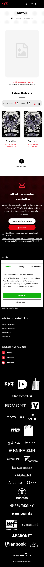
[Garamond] (30, 525)
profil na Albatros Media (22, 82)
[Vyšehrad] (13, 459)
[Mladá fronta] (12, 525)
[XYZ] (9, 384)
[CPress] (30, 442)
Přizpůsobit (20, 302)
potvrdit (22, 227)
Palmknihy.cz (6, 333)
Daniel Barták (10, 144)
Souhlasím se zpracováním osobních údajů (22, 234)
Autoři (18, 18)
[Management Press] (15, 430)
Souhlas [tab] (8, 267)
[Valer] (35, 384)
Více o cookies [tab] (35, 267)
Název (23, 103)
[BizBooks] (22, 396)
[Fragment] (22, 475)
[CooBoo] (22, 416)
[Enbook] (15, 544)
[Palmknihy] (22, 505)
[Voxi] (32, 416)
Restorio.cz (6, 337)
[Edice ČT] (31, 482)
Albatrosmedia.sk (8, 328)
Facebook (11, 357)
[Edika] (14, 442)
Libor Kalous (11, 146)
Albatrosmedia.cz (8, 324)
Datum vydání (8, 103)
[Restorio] (35, 544)
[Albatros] (35, 405)
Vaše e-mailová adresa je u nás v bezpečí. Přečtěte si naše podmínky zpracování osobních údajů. (22, 240)
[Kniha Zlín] (22, 450)
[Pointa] (22, 513)
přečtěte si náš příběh (10, 308)
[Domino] (22, 384)
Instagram (11, 352)
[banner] (8, 3)
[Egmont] (15, 405)
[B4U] (22, 468)
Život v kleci (11, 141)
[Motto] (11, 416)
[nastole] (31, 459)
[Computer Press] (29, 430)
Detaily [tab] (21, 267)
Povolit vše (22, 296)
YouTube (10, 363)
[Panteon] (22, 494)
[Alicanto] (15, 482)
